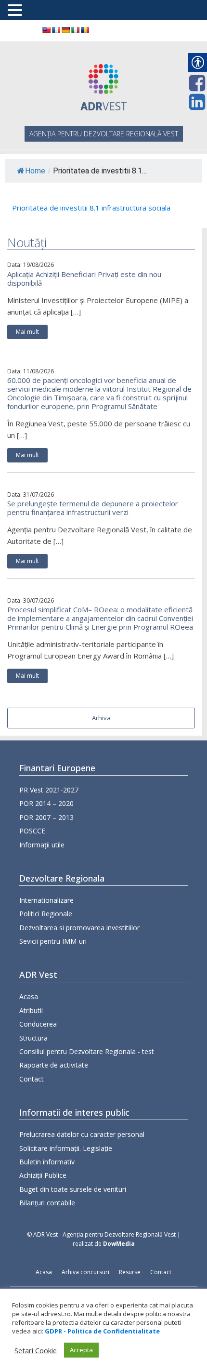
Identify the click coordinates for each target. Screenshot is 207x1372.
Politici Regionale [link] (45, 913)
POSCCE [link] (32, 830)
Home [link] (35, 170)
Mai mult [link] (27, 332)
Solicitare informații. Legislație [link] (65, 1148)
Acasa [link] (28, 996)
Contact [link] (31, 1078)
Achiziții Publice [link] (42, 1175)
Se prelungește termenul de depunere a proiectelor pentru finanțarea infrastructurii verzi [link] (92, 507)
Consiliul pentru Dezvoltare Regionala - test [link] (86, 1051)
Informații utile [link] (42, 844)
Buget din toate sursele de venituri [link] (72, 1189)
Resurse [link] (130, 1272)
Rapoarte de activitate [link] (53, 1064)
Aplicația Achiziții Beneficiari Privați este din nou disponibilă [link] (84, 278)
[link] (46, 30)
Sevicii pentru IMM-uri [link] (53, 941)
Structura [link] (33, 1037)
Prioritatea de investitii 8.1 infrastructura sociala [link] (91, 207)
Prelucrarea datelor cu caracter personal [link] (81, 1134)
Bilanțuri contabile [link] (47, 1202)
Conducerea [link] (38, 1024)
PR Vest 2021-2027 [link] (48, 789)
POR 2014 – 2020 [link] (46, 803)
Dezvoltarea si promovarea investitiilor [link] (79, 927)
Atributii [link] (31, 1010)
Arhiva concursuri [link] (85, 1272)
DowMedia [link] (119, 1244)
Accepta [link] (81, 1350)
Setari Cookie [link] (35, 1350)
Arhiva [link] (101, 717)
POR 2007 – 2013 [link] (46, 817)
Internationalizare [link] (46, 900)
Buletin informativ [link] (47, 1161)
